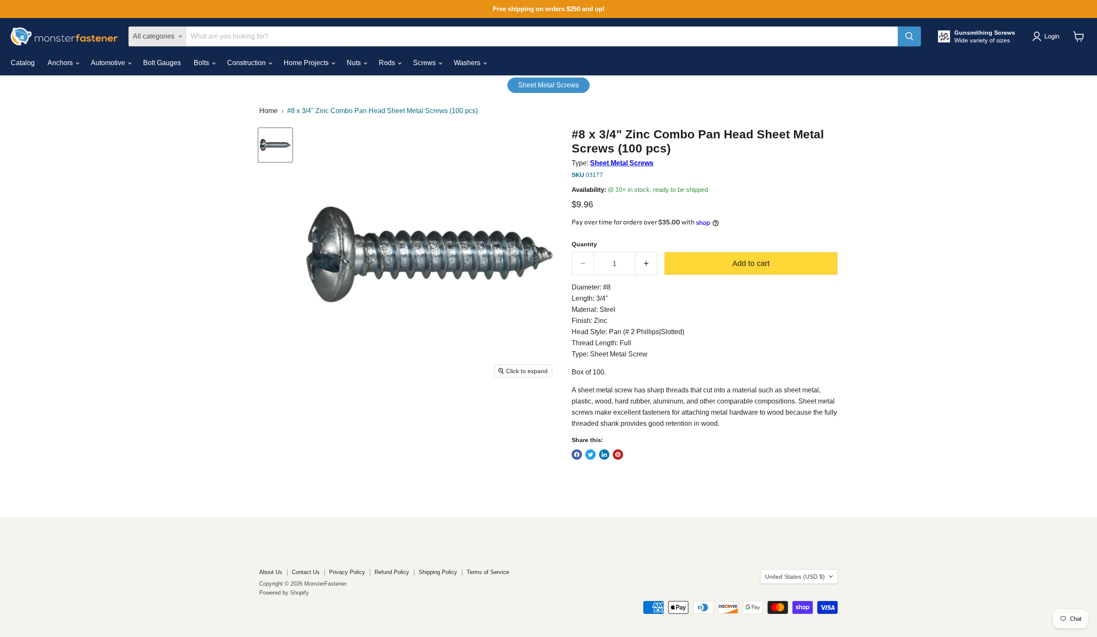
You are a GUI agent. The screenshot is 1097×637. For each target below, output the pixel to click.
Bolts (202, 62)
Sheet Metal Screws (548, 85)
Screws (425, 62)
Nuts (355, 62)
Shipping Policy (438, 572)
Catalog (23, 62)
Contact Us (306, 572)
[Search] (909, 36)
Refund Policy (392, 572)
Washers (468, 62)
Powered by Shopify (284, 592)
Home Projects (307, 62)
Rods (388, 62)
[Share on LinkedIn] (604, 454)
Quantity (584, 244)
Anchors (61, 62)
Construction (247, 62)
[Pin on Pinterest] (618, 454)
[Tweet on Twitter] (590, 454)
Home (268, 110)
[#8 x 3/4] (275, 145)
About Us (270, 572)
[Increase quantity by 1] (646, 263)
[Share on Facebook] (577, 454)
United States (795, 576)
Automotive (109, 62)
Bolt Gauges (162, 62)
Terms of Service (488, 572)
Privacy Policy (347, 572)
